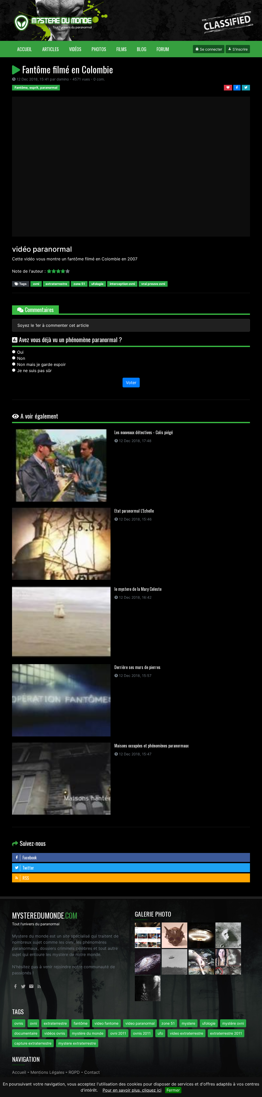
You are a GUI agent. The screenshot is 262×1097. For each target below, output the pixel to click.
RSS (25, 878)
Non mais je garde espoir (41, 364)
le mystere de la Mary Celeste (137, 589)
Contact (92, 1072)
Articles (50, 49)
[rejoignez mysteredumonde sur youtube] (148, 934)
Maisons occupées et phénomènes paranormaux (151, 746)
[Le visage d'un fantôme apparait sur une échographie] (228, 961)
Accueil (27, 48)
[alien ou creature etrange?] (202, 961)
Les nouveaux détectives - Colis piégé (143, 432)
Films (121, 49)
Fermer (173, 1090)
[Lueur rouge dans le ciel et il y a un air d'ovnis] (202, 934)
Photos (99, 49)
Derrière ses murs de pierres (137, 667)
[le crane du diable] (175, 934)
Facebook (29, 857)
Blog (141, 49)
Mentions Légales (47, 1072)
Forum (163, 49)
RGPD (74, 1072)
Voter (131, 382)
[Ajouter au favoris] (228, 87)
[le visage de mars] (228, 934)
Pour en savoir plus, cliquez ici (132, 1090)
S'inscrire (240, 49)
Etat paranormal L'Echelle (134, 511)
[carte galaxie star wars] (148, 961)
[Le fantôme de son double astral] (147, 987)
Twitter (27, 868)
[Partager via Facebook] (237, 87)
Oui (20, 352)
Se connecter (210, 49)
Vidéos (75, 49)
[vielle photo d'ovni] (175, 961)
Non (21, 358)
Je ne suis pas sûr (34, 370)
